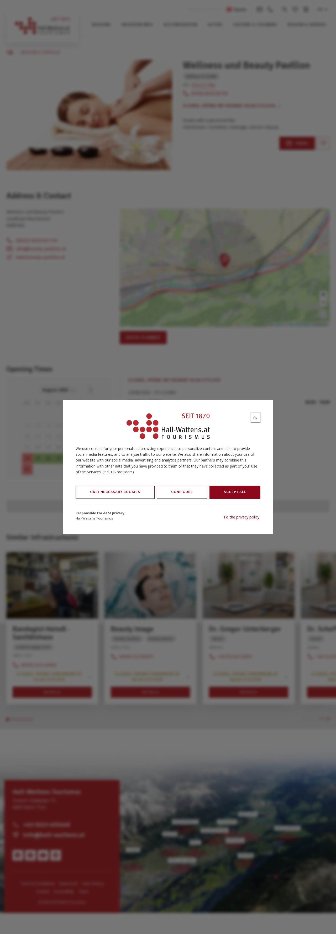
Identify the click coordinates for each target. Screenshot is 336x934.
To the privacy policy (241, 517)
